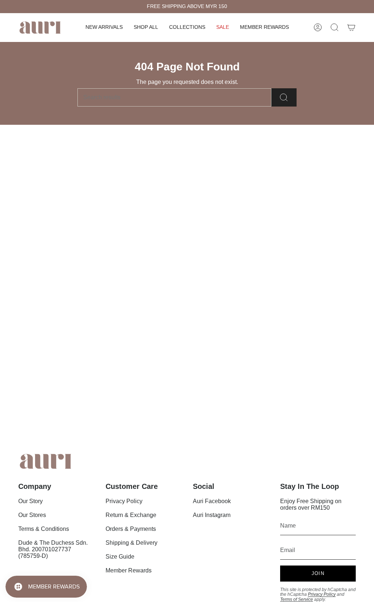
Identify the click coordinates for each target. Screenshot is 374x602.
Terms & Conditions (43, 529)
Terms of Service (296, 599)
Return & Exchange (131, 515)
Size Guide (120, 556)
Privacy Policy (124, 501)
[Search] (284, 97)
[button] (146, 27)
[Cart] (351, 27)
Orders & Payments (131, 529)
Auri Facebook (212, 501)
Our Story (30, 501)
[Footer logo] (45, 461)
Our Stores (32, 515)
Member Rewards (129, 570)
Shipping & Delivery (131, 543)
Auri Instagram (211, 515)
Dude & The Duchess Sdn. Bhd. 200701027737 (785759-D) (53, 549)
